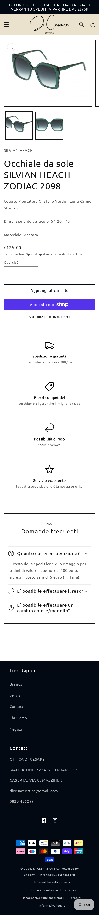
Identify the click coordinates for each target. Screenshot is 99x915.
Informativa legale (51, 905)
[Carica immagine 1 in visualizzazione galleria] (19, 126)
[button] (6, 24)
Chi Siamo (18, 717)
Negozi (16, 729)
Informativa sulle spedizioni (43, 898)
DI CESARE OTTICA (47, 868)
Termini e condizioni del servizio (52, 890)
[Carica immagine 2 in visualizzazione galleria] (49, 126)
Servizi (15, 695)
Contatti (17, 706)
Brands (16, 684)
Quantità (11, 262)
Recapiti (75, 898)
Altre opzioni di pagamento (50, 317)
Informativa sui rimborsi (57, 874)
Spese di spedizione (39, 254)
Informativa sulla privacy (52, 882)
